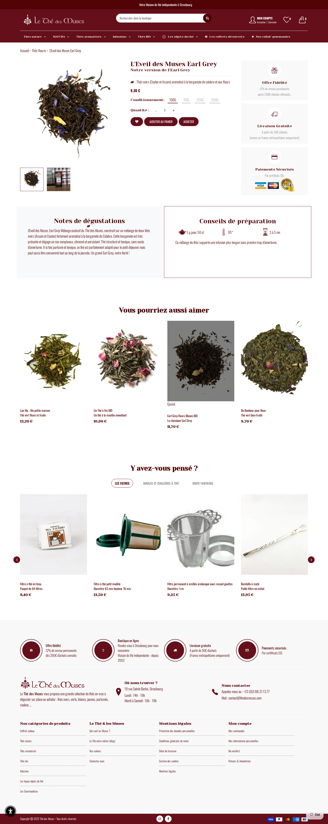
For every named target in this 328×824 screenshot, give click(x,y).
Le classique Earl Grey (179, 420)
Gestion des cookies (169, 761)
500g (214, 99)
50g (186, 99)
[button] (311, 559)
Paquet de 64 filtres (31, 588)
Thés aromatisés (28, 751)
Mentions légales (167, 771)
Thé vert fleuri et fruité (33, 415)
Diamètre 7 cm (175, 588)
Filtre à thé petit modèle (107, 583)
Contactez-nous (96, 761)
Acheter (188, 121)
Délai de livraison (167, 751)
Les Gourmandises (29, 791)
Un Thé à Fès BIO (103, 410)
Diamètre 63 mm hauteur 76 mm (112, 588)
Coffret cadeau (27, 731)
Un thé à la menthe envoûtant (110, 415)
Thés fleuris (39, 50)
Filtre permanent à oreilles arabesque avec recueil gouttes (200, 583)
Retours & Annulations (239, 761)
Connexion (272, 22)
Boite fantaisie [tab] (203, 483)
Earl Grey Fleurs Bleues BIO (182, 415)
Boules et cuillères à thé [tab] (161, 483)
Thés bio (24, 761)
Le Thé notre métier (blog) (102, 741)
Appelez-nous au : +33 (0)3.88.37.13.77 (246, 691)
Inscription (261, 22)
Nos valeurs (95, 751)
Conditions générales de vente (174, 741)
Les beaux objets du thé (31, 781)
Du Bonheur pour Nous (253, 410)
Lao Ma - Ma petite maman (35, 410)
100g (172, 99)
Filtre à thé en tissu (30, 583)
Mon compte (265, 18)
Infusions (24, 771)
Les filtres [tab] (122, 483)
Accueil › (25, 50)
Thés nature (25, 741)
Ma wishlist (234, 751)
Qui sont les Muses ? (99, 731)
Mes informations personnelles (243, 741)
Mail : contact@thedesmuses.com (242, 698)
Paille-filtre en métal (252, 588)
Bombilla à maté (250, 583)
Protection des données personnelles (177, 731)
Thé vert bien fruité (251, 415)
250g (200, 99)
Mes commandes (236, 731)
